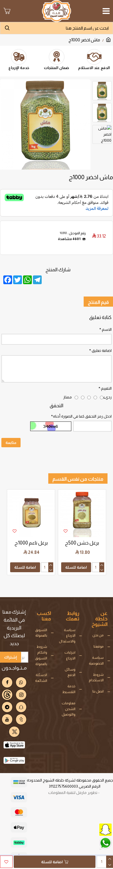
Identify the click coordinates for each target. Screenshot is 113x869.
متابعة (10, 442)
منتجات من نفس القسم (77, 479)
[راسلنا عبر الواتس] (92, 843)
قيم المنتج (98, 302)
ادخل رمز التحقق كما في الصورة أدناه (82, 416)
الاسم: (106, 329)
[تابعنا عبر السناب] (92, 829)
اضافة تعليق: (101, 350)
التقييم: (106, 388)
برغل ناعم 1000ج (31, 543)
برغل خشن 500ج (82, 543)
